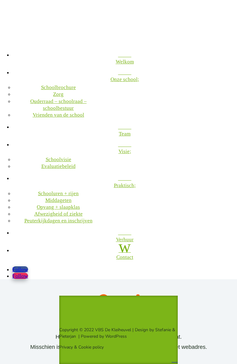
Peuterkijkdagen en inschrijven (58, 221)
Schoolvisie (58, 159)
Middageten (58, 200)
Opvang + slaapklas (58, 207)
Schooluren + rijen (58, 193)
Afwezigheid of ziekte (58, 214)
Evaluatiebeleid (58, 166)
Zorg (58, 94)
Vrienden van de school (58, 115)
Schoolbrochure (58, 87)
